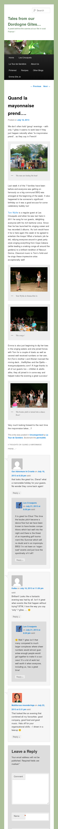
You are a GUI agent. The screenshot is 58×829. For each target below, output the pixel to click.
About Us (35, 63)
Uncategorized (36, 434)
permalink (41, 437)
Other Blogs (38, 70)
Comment (18, 776)
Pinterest (12, 70)
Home (11, 57)
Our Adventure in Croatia (23, 471)
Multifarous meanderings (23, 705)
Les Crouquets (25, 57)
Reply (16, 492)
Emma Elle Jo (15, 76)
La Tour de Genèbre (17, 63)
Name (19, 815)
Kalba (14, 588)
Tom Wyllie (13, 212)
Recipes (24, 70)
